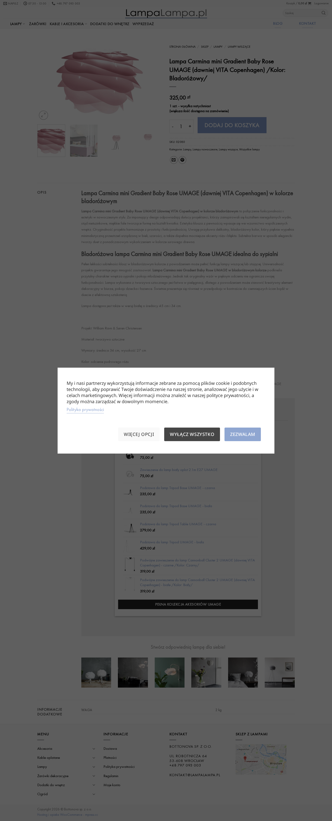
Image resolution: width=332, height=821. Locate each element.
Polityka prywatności (85, 409)
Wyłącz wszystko (192, 434)
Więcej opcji (139, 434)
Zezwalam (242, 434)
